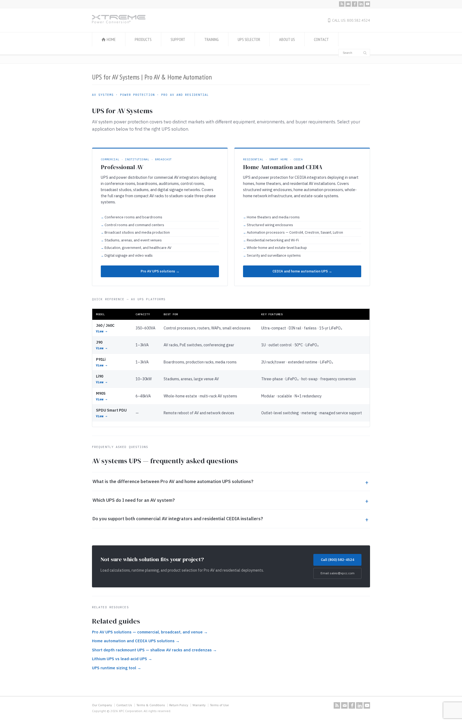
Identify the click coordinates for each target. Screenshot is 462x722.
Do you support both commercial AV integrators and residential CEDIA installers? (178, 519)
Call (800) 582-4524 (337, 559)
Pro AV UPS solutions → (160, 271)
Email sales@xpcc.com (338, 573)
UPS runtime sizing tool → (116, 667)
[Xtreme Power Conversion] (118, 21)
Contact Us (124, 705)
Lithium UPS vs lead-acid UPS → (122, 658)
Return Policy (178, 705)
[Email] (348, 4)
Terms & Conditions (150, 705)
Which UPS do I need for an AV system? (134, 500)
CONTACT (321, 39)
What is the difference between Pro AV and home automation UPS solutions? (173, 481)
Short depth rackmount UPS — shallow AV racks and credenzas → (154, 649)
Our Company (102, 705)
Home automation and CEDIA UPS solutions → (136, 640)
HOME (111, 39)
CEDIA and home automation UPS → (302, 271)
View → (101, 331)
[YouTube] (367, 4)
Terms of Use (219, 705)
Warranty (199, 705)
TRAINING (211, 39)
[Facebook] (354, 4)
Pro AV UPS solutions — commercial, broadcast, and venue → (150, 631)
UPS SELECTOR (249, 39)
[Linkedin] (361, 4)
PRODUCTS (143, 39)
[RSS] (341, 4)
